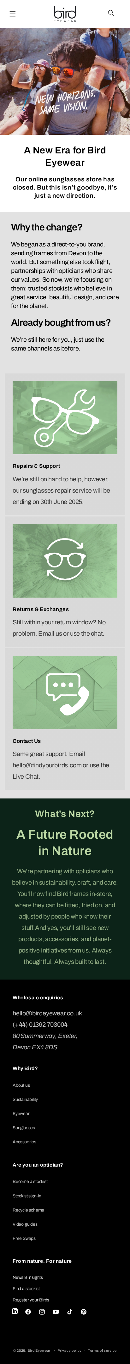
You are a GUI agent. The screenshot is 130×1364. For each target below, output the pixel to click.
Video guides (25, 1224)
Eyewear (21, 1113)
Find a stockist (26, 1288)
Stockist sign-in (27, 1196)
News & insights (28, 1277)
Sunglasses (24, 1127)
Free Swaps (24, 1238)
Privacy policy (69, 1350)
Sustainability (25, 1099)
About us (21, 1085)
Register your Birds (31, 1300)
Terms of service (102, 1350)
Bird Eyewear (38, 1350)
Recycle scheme (28, 1210)
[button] (13, 14)
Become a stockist (30, 1181)
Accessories (24, 1142)
